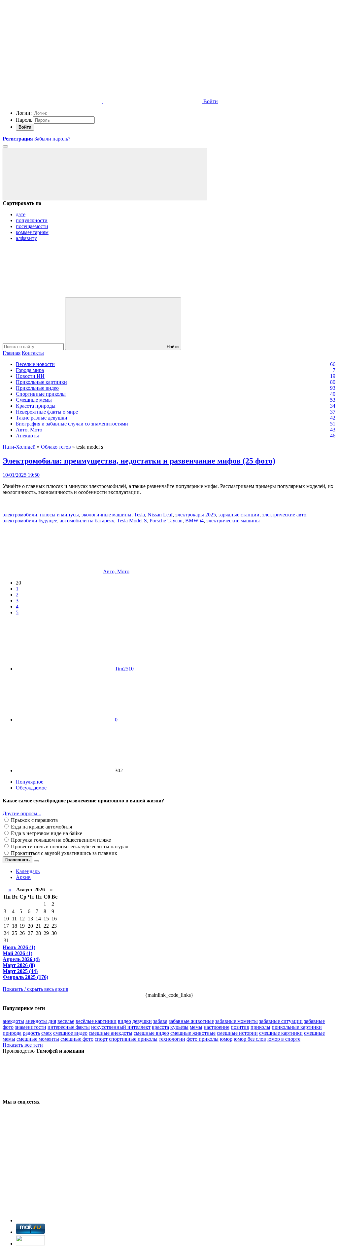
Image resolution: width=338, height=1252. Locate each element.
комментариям (32, 232)
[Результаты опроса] (36, 861)
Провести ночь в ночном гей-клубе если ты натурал (69, 846)
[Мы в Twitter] (190, 1102)
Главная (11, 353)
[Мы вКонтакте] (91, 1102)
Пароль (24, 120)
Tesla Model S (132, 520)
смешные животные (193, 1033)
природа (12, 1033)
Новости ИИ (30, 376)
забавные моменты (236, 1021)
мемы (196, 1027)
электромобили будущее (30, 520)
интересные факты (69, 1027)
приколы (260, 1027)
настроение (216, 1027)
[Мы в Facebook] (53, 1152)
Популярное (29, 782)
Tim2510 (124, 668)
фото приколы (202, 1039)
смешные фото (76, 1039)
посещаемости (32, 226)
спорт (101, 1039)
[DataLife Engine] (52, 50)
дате (20, 214)
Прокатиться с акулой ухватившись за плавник (63, 853)
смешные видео (151, 1033)
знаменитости (30, 1027)
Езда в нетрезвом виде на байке (46, 833)
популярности (32, 220)
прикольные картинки (297, 1027)
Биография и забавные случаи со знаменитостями (72, 423)
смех (46, 1033)
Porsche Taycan (166, 520)
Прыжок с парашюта (34, 820)
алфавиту (26, 238)
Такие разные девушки (41, 418)
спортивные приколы (133, 1039)
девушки (142, 1021)
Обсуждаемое (31, 787)
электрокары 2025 (195, 514)
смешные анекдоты (110, 1033)
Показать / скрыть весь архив (35, 989)
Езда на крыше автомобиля (41, 826)
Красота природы (35, 406)
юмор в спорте (283, 1039)
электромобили (20, 514)
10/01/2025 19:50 (21, 475)
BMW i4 (194, 520)
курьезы (179, 1027)
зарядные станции (239, 514)
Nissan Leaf (160, 514)
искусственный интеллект (121, 1027)
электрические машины (233, 520)
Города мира (30, 370)
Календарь (28, 871)
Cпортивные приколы (41, 394)
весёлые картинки (96, 1021)
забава (160, 1021)
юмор (226, 1039)
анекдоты (13, 1021)
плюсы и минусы (59, 514)
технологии (172, 1039)
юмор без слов (250, 1039)
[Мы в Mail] (52, 1203)
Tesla (139, 514)
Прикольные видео (37, 388)
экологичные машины (106, 514)
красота (160, 1027)
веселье (65, 1021)
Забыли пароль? (52, 138)
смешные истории (237, 1033)
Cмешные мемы (34, 400)
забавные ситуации (281, 1021)
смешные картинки (281, 1033)
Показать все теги (23, 1045)
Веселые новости (35, 364)
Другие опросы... (22, 813)
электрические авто (284, 514)
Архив (23, 877)
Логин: (24, 113)
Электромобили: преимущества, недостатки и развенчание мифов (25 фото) (139, 461)
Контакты (33, 353)
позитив (240, 1027)
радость (31, 1033)
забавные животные (191, 1021)
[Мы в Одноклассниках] (252, 1152)
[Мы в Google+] (153, 1152)
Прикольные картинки (41, 382)
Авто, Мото (29, 429)
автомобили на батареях (87, 520)
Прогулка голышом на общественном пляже (60, 840)
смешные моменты (38, 1039)
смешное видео (70, 1033)
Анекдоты (27, 435)
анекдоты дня (40, 1021)
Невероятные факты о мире (47, 412)
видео (124, 1021)
